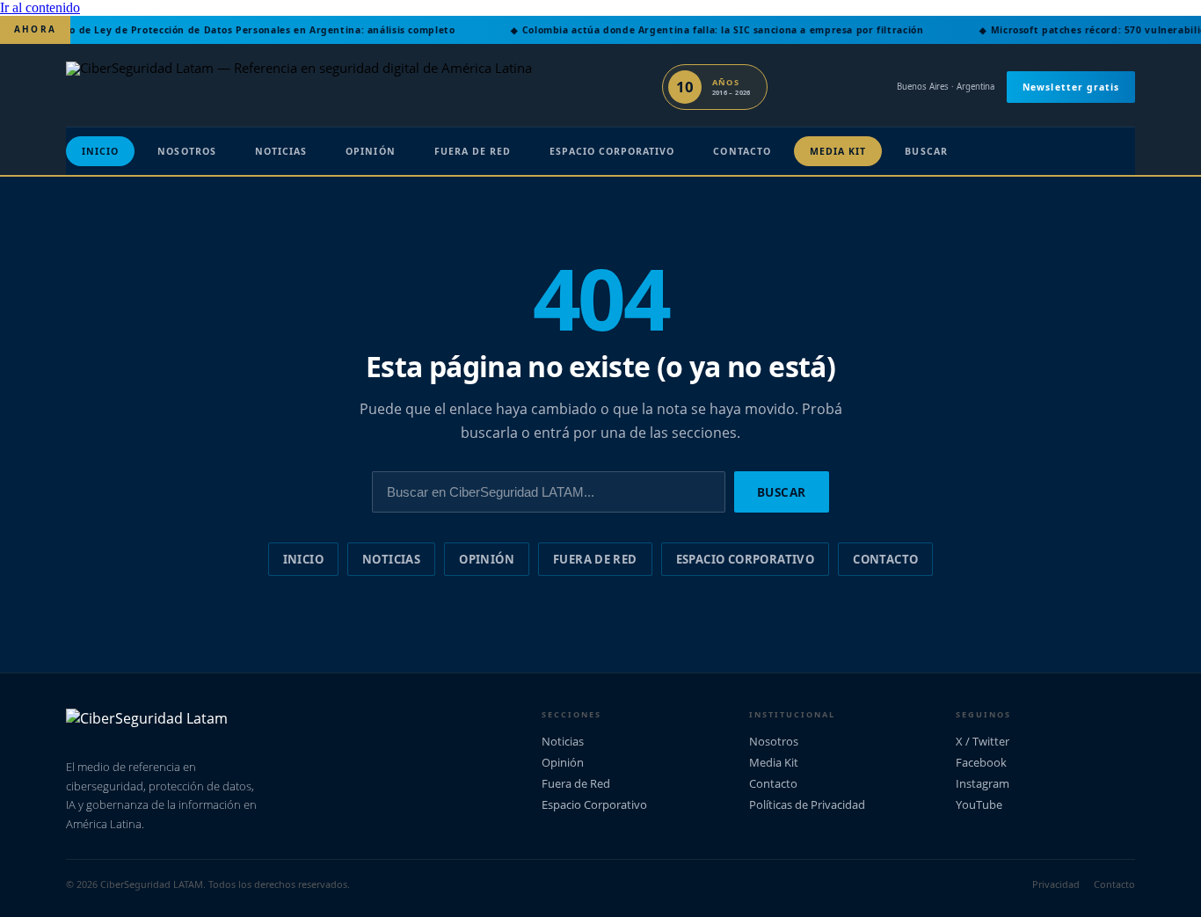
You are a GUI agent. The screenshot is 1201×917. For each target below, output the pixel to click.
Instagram (982, 783)
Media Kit (838, 151)
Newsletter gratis (1071, 87)
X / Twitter (982, 741)
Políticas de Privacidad (807, 804)
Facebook (981, 762)
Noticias (281, 151)
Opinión (370, 151)
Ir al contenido (40, 7)
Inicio (100, 151)
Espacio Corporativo (612, 151)
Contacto (741, 151)
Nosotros (186, 151)
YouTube (979, 804)
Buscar (926, 151)
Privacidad (1056, 884)
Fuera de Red (473, 151)
